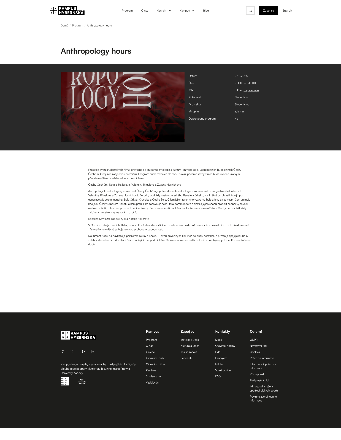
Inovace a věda (190, 339)
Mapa (218, 339)
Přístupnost (257, 374)
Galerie (150, 352)
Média (219, 364)
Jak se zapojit (189, 352)
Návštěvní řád (258, 345)
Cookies (255, 352)
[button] (164, 10)
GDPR (254, 339)
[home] (67, 10)
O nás (149, 345)
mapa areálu (251, 90)
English (287, 10)
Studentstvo (153, 376)
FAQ (218, 376)
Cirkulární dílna (155, 364)
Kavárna (151, 370)
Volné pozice (223, 370)
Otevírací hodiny (225, 345)
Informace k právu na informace (263, 366)
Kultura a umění (190, 345)
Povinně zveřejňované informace (263, 398)
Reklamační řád (259, 380)
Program (77, 25)
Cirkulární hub (155, 358)
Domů (64, 25)
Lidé (217, 352)
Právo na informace (262, 358)
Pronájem (221, 358)
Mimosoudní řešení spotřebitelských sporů (264, 388)
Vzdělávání (152, 382)
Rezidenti (186, 358)
